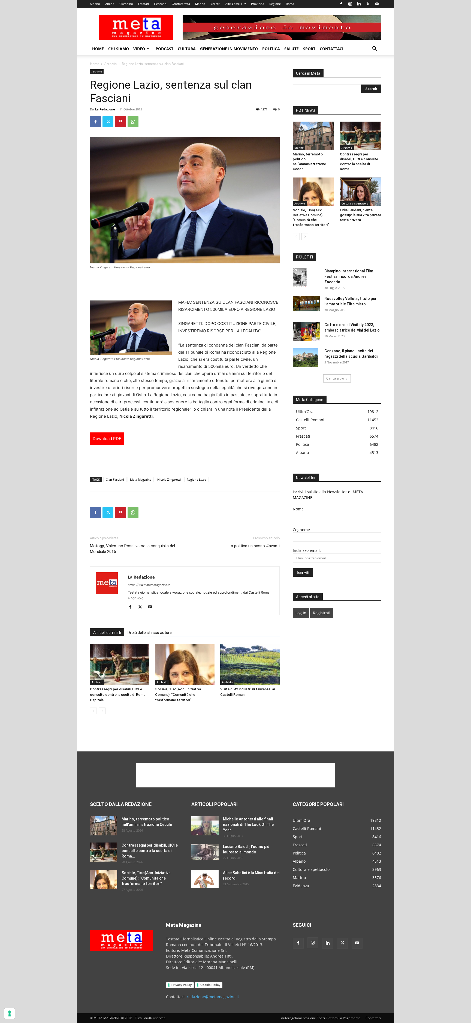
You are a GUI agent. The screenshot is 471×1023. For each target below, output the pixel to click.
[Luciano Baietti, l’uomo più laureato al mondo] (205, 852)
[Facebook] (341, 4)
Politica (271, 48)
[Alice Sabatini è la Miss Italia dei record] (205, 879)
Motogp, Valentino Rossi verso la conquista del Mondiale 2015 (132, 548)
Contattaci (331, 48)
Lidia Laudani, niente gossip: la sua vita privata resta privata (360, 215)
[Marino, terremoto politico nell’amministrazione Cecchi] (313, 136)
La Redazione (105, 109)
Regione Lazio (196, 479)
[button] (374, 49)
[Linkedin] (359, 4)
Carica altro (335, 378)
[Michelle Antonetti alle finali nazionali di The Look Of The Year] (205, 825)
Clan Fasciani (115, 479)
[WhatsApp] (133, 121)
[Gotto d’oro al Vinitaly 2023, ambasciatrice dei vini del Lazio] (306, 331)
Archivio (110, 63)
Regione (275, 4)
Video (139, 48)
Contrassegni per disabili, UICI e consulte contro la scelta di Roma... (150, 850)
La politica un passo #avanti (254, 545)
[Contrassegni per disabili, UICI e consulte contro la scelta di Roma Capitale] (119, 664)
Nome (298, 508)
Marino (200, 4)
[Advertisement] (185, 285)
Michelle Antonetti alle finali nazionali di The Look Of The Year (248, 824)
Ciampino (126, 4)
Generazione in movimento (229, 48)
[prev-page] (93, 711)
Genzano (160, 4)
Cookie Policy (210, 985)
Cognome (301, 529)
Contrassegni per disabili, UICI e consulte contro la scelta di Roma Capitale (117, 694)
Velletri (215, 4)
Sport (309, 48)
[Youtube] (377, 4)
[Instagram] (350, 4)
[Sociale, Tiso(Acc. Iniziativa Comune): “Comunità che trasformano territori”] (185, 664)
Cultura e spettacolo (355, 203)
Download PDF (107, 438)
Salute (291, 48)
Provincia (257, 4)
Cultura (187, 48)
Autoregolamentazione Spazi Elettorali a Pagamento (320, 1018)
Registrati (321, 612)
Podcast (164, 48)
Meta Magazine (140, 479)
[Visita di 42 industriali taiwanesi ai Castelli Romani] (250, 664)
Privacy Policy (181, 985)
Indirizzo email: (307, 550)
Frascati (143, 4)
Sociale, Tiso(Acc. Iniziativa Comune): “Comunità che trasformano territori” (178, 694)
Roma (290, 4)
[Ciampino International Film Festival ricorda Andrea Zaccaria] (300, 277)
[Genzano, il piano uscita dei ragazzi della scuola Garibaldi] (305, 357)
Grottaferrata (181, 4)
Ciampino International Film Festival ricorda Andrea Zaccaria (348, 276)
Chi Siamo (118, 48)
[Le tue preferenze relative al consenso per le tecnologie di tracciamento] (9, 1013)
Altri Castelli (233, 4)
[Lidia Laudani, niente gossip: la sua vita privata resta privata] (360, 191)
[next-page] (102, 711)
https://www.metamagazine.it (149, 585)
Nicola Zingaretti (169, 479)
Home (98, 48)
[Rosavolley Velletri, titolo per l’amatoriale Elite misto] (306, 303)
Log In (300, 612)
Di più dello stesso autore (150, 632)
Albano (95, 4)
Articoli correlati (107, 632)
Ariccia (109, 4)
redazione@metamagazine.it (213, 996)
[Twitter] (368, 4)
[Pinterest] (120, 121)
